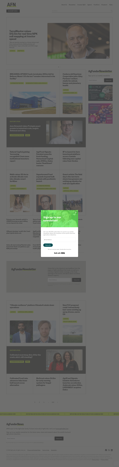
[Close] (75, 212)
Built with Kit (59, 253)
